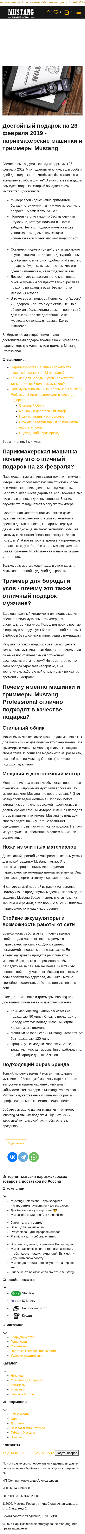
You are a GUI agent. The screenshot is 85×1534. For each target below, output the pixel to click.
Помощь (16, 1437)
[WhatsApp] (34, 1157)
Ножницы (17, 1375)
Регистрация (19, 1341)
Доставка (17, 1423)
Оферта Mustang (23, 1432)
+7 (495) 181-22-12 (15, 1453)
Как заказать (20, 1414)
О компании (19, 1346)
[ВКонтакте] (12, 1157)
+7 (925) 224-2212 (42, 1453)
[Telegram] (23, 1157)
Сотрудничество (22, 1337)
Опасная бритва (22, 1394)
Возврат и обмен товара (28, 1428)
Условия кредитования (27, 1355)
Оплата (16, 1418)
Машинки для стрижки (26, 1380)
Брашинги (18, 1389)
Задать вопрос (66, 1453)
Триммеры (18, 1385)
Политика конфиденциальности (33, 1351)
